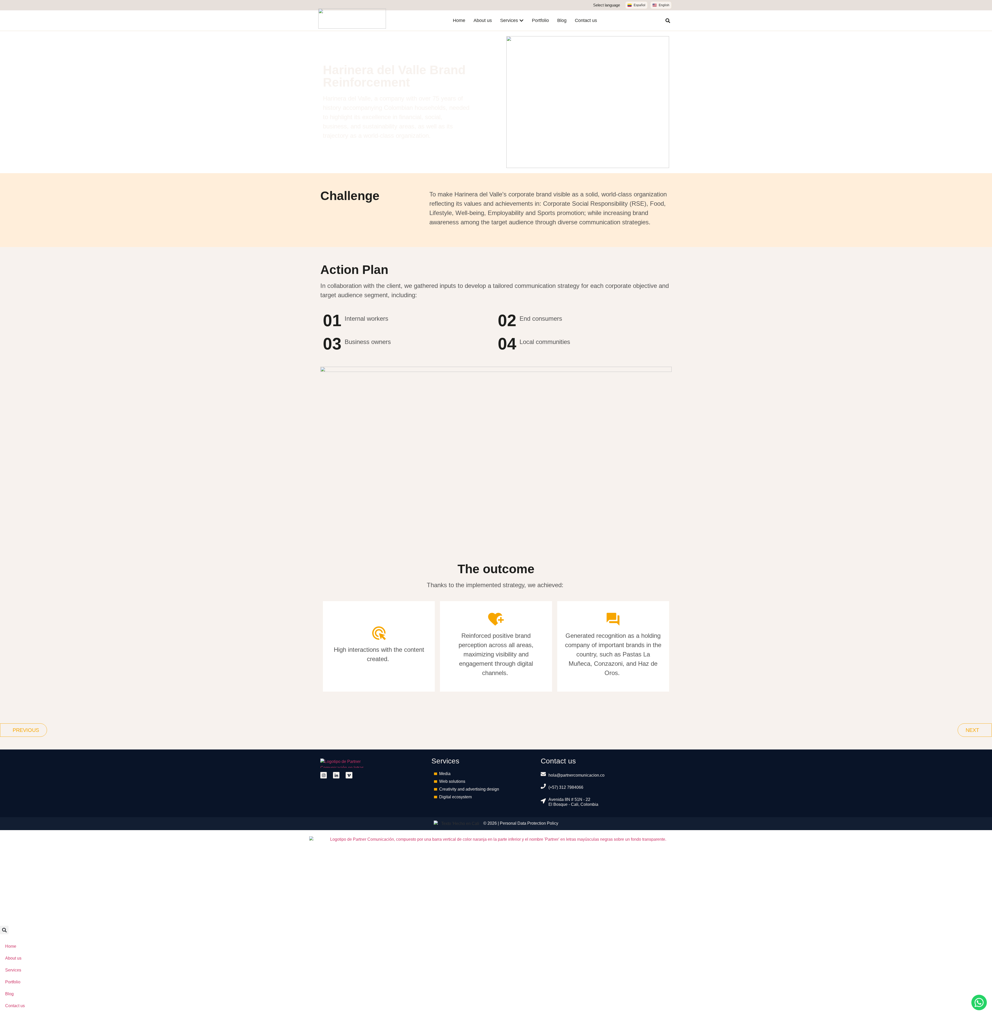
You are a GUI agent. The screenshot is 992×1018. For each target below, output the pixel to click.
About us (13, 958)
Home (10, 946)
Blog (9, 994)
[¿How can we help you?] (979, 1002)
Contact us (15, 1006)
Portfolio (12, 982)
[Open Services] (521, 20)
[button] (668, 21)
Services (13, 970)
